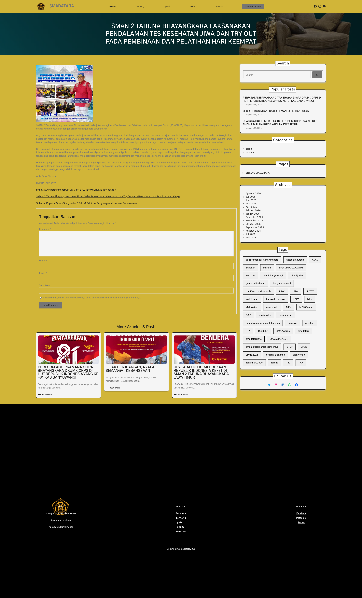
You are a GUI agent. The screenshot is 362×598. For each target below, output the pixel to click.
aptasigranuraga (295, 259)
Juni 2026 (251, 200)
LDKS (296, 299)
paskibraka (265, 315)
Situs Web (44, 285)
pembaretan (285, 315)
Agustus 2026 (253, 193)
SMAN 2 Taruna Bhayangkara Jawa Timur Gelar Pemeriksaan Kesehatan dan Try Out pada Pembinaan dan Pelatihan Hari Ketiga (108, 196)
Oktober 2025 (253, 224)
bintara (267, 267)
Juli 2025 (251, 234)
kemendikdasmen (275, 299)
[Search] (317, 74)
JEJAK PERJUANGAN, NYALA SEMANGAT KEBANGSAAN (276, 111)
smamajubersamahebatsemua (262, 346)
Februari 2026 (253, 210)
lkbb (309, 299)
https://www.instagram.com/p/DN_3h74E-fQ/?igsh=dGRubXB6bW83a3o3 (76, 189)
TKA (301, 362)
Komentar (45, 229)
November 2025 (254, 220)
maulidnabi (272, 307)
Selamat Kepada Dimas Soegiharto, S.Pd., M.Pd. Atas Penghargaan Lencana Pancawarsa (86, 203)
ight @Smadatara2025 (184, 549)
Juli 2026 (251, 196)
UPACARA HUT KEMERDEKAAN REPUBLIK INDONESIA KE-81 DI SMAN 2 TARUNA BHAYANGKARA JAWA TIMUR (280, 123)
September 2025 (255, 227)
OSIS (248, 315)
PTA (248, 331)
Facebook (301, 513)
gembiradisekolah (255, 283)
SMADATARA (61, 6)
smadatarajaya (254, 338)
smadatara (303, 331)
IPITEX (310, 291)
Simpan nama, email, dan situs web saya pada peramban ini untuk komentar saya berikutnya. (92, 297)
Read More (47, 394)
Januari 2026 (253, 213)
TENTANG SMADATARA (257, 172)
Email (43, 273)
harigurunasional (282, 283)
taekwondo (299, 354)
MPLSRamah (306, 307)
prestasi (250, 152)
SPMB (304, 346)
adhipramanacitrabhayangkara (262, 259)
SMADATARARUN (279, 338)
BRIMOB (250, 275)
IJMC (282, 291)
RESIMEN (263, 331)
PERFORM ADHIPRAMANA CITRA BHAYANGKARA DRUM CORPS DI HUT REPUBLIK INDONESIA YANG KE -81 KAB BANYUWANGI (282, 99)
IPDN (295, 291)
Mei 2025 (251, 237)
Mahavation (252, 307)
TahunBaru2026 (254, 362)
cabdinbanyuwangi (273, 275)
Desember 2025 (254, 217)
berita (249, 148)
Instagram (301, 518)
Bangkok (250, 267)
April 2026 (251, 207)
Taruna (274, 362)
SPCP (289, 346)
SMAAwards (283, 331)
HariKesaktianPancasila (258, 291)
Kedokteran (252, 299)
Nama (43, 260)
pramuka (292, 323)
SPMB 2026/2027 (253, 6)
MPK (288, 307)
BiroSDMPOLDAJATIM (291, 267)
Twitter (301, 522)
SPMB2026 (252, 354)
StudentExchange (275, 354)
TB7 (288, 362)
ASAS (315, 259)
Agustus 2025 (253, 230)
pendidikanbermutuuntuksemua (263, 323)
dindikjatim (297, 275)
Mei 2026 (251, 203)
